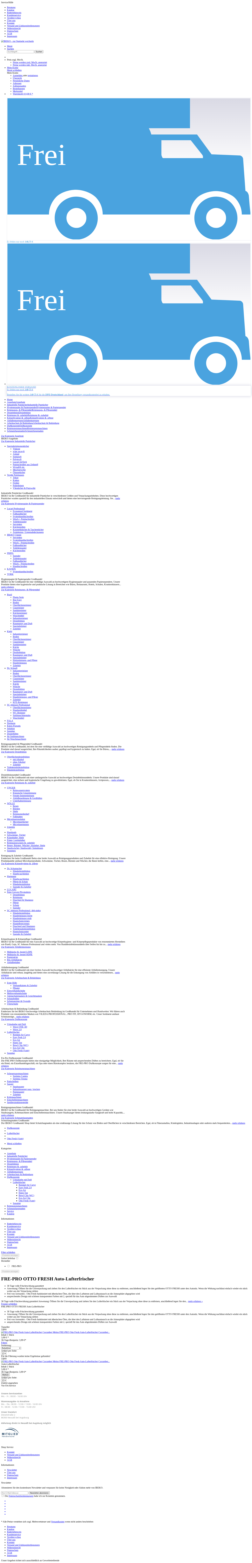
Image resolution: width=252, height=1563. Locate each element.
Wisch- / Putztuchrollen (23, 542)
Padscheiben (13, 1081)
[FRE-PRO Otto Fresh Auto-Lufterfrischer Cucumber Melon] (30, 1332)
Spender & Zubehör (22, 887)
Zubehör (17, 629)
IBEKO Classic (14, 535)
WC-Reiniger (19, 713)
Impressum (12, 36)
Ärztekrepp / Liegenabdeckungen (28, 532)
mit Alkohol (18, 759)
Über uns (11, 20)
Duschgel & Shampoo (23, 900)
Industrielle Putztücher (17, 1156)
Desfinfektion (19, 652)
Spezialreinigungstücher (18, 446)
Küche (16, 647)
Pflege (16, 902)
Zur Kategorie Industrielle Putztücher (18, 441)
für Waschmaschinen (16, 739)
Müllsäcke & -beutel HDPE (20, 954)
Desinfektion (19, 621)
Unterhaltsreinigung (22, 801)
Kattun (16, 480)
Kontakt (10, 23)
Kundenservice (14, 15)
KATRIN (11, 569)
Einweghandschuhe (16, 990)
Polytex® (17, 459)
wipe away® (19, 451)
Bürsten (16, 808)
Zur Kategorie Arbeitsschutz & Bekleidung (21, 978)
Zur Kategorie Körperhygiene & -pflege (19, 863)
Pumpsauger (18, 1092)
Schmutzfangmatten (16, 1208)
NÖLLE (11, 803)
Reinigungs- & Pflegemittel (19, 1161)
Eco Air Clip (18, 1048)
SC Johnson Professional (18, 705)
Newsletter (12, 1470)
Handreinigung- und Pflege (25, 697)
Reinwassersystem (21, 790)
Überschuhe (12, 1004)
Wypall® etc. (19, 467)
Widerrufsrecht (14, 28)
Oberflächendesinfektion (18, 757)
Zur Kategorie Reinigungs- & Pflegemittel (20, 589)
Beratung (11, 7)
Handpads (11, 832)
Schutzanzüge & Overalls (18, 1001)
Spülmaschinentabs (21, 715)
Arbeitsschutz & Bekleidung (20, 1174)
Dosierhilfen (12, 734)
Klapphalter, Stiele (15, 837)
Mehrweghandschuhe (17, 993)
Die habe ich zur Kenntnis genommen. (35, 1496)
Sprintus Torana (20, 1079)
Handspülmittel (20, 710)
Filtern (4, 1342)
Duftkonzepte (13, 1177)
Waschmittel (18, 615)
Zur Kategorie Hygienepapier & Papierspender (22, 503)
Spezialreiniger (20, 626)
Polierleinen (18, 485)
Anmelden (18, 75)
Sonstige (11, 731)
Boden (16, 602)
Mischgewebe (19, 470)
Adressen (17, 83)
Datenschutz (12, 31)
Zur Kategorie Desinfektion (14, 752)
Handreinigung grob (22, 918)
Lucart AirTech (20, 462)
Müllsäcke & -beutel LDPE (19, 952)
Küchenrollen (19, 527)
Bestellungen (19, 88)
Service (10, 1211)
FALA (10, 720)
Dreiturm (11, 723)
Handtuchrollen (20, 566)
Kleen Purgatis (14, 726)
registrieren (33, 75)
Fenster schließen (9, 1304)
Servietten (17, 524)
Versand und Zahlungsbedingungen (23, 25)
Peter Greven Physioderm (19, 892)
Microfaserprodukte (16, 819)
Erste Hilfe (12, 983)
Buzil (9, 594)
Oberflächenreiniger (22, 605)
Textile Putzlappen (15, 475)
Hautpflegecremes (21, 923)
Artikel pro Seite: (9, 1351)
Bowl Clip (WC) (20, 1045)
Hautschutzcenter (21, 931)
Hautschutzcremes (21, 921)
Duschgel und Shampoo (24, 926)
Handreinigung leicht (22, 915)
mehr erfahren (7, 587)
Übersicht (17, 78)
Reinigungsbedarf (21, 814)
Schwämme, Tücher (16, 835)
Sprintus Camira (20, 1076)
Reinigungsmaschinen (17, 1206)
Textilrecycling (14, 18)
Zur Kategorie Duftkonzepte (14, 1019)
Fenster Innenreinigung (23, 795)
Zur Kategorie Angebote (12, 436)
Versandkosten (57, 1521)
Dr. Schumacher (14, 868)
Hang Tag (17, 1042)
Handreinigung (20, 663)
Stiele (15, 811)
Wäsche (16, 650)
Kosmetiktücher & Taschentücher (28, 529)
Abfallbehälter (13, 962)
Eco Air (16, 1040)
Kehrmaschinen (14, 1097)
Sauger (10, 1084)
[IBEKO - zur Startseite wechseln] (17, 41)
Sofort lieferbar (8, 1258)
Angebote (11, 1153)
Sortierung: (6, 1345)
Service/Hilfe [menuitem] (20, 19)
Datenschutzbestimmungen (21, 1496)
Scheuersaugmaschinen (17, 1073)
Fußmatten (18, 816)
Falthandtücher (20, 514)
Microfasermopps (21, 824)
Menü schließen (14, 70)
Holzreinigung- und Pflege (25, 660)
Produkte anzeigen (10, 1255)
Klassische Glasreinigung (24, 793)
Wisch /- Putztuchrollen (23, 519)
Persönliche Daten (21, 80)
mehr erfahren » (195, 1301)
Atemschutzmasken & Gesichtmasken (24, 996)
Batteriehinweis (14, 12)
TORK (10, 574)
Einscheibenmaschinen (17, 1100)
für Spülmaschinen (15, 736)
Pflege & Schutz (20, 881)
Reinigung (17, 897)
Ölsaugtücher (19, 472)
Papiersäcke (12, 957)
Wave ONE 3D (20, 1027)
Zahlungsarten (19, 86)
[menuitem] (129, 7)
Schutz (16, 905)
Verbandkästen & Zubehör (25, 985)
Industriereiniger (20, 618)
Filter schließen (8, 1252)
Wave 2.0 (17, 1029)
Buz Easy (17, 600)
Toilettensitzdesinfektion (18, 767)
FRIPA (10, 553)
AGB (9, 33)
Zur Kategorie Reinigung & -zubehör (18, 783)
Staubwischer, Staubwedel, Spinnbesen (25, 848)
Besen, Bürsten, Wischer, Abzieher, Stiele (26, 845)
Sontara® (17, 456)
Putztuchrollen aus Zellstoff (25, 464)
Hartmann (11, 876)
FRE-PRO (16, 1266)
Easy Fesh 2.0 (19, 1037)
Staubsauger (18, 1086)
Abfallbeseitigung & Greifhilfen (27, 798)
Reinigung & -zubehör (17, 1166)
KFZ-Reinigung (20, 702)
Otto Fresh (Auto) (21, 1050)
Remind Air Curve (21, 1034)
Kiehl (9, 631)
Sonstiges (11, 850)
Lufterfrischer (13, 1032)
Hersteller (5, 1261)
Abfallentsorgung (15, 1172)
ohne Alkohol (19, 762)
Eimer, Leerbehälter (16, 840)
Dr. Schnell (12, 668)
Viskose (16, 449)
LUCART (11, 889)
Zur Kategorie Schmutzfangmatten (17, 1118)
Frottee (16, 483)
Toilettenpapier (20, 521)
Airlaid (16, 454)
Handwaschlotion (21, 873)
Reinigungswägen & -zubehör (21, 843)
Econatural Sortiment (22, 511)
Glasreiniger (18, 608)
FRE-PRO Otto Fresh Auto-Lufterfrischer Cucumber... (84, 1332)
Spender (16, 556)
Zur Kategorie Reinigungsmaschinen (18, 1068)
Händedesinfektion (15, 770)
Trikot (15, 477)
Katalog (10, 10)
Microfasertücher (20, 822)
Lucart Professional (16, 508)
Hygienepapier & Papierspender (21, 1158)
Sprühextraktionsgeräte (17, 1102)
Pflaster (16, 988)
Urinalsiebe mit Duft (16, 1024)
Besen (16, 806)
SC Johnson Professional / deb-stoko (24, 910)
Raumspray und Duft (22, 623)
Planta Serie (18, 597)
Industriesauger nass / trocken (26, 1089)
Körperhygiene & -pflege (18, 1169)
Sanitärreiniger (19, 610)
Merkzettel (18, 91)
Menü (9, 46)
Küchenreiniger (20, 613)
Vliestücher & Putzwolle (24, 488)
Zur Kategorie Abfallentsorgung (16, 947)
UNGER (11, 787)
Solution (11, 728)
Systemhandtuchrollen (23, 516)
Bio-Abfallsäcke (14, 960)
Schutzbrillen (13, 998)
